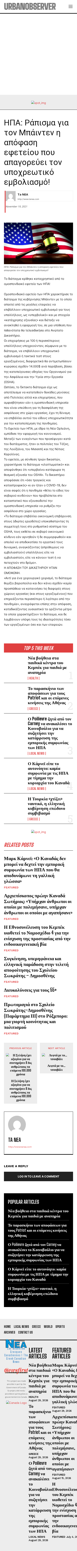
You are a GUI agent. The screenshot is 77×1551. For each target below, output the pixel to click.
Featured (11, 887)
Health (33, 678)
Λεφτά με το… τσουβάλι (56, 1067)
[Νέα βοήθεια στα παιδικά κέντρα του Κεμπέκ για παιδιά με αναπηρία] (14, 664)
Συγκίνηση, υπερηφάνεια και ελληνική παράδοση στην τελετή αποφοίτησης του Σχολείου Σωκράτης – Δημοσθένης (36, 966)
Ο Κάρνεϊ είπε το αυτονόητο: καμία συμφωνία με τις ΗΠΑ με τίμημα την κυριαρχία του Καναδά (48, 773)
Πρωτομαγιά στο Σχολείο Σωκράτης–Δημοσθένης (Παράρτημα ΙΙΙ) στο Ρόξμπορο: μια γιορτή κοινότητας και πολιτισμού (36, 1015)
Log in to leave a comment (38, 1176)
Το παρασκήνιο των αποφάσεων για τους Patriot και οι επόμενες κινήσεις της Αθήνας (48, 695)
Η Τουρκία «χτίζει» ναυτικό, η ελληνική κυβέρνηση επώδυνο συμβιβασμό (46, 806)
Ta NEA (23, 194)
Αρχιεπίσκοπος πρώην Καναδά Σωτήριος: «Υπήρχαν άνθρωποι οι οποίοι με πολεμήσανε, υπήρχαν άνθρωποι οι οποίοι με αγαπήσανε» (38, 904)
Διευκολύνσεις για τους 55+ (30, 990)
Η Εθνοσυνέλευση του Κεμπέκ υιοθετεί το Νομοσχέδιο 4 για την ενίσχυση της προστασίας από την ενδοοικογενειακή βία (37, 935)
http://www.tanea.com (28, 199)
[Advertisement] (38, 54)
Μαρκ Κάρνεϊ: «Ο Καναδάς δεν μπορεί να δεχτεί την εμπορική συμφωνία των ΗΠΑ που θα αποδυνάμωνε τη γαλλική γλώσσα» (35, 869)
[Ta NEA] (11, 196)
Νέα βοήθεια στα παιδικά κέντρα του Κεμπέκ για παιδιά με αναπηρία (47, 665)
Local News (36, 753)
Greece (33, 708)
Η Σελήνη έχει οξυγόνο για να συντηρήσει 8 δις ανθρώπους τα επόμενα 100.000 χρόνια (20, 1090)
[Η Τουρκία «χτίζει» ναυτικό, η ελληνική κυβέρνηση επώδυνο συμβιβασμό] (14, 805)
